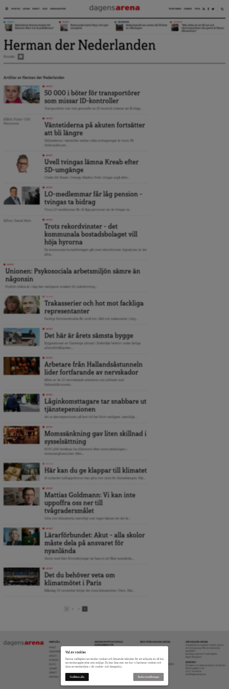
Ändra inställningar (148, 677)
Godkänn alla (77, 677)
